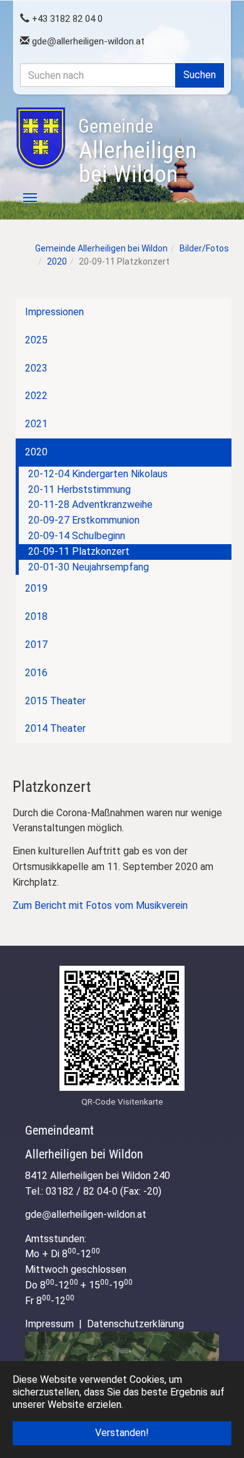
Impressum (49, 1324)
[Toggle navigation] (23, 197)
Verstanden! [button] (122, 1433)
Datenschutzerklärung (135, 1324)
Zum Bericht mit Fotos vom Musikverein (100, 905)
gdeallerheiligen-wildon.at (87, 41)
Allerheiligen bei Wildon (137, 151)
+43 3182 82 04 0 (66, 18)
